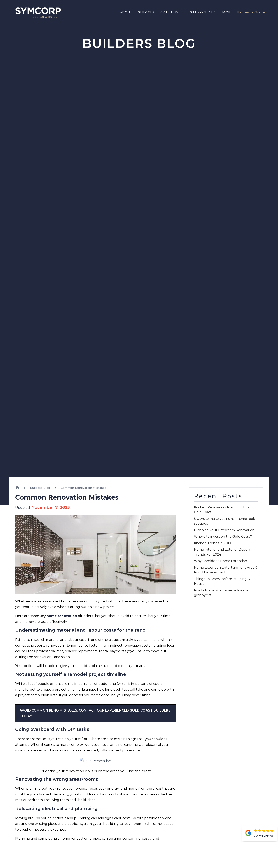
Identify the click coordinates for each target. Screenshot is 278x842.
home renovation (62, 616)
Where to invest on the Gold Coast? (223, 536)
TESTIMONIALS (200, 12)
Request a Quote (251, 12)
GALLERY (169, 12)
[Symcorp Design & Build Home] (35, 12)
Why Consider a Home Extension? (221, 561)
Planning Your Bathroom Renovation (224, 530)
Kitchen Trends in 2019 (212, 543)
